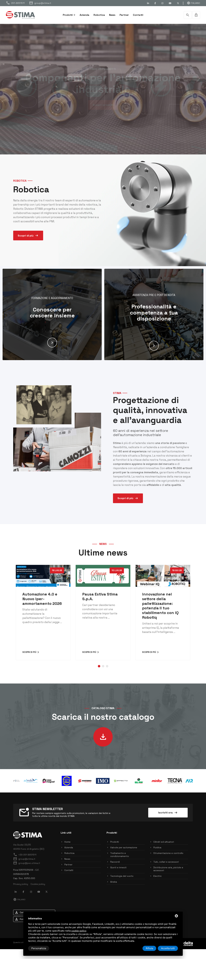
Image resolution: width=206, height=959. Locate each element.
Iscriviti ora (168, 812)
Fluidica (157, 847)
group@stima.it (40, 3)
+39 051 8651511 (24, 855)
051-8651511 (15, 3)
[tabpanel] (43, 612)
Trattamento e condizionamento (119, 854)
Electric (157, 876)
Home (67, 841)
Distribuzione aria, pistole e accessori (168, 869)
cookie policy (78, 930)
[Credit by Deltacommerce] (185, 943)
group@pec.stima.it (26, 863)
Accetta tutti (168, 948)
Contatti (138, 14)
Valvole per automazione (123, 847)
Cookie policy (38, 884)
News (112, 14)
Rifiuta (149, 948)
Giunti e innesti (118, 867)
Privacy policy (20, 884)
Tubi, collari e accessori (166, 861)
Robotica (99, 14)
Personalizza (38, 948)
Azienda (84, 14)
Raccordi (115, 861)
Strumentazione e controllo (168, 853)
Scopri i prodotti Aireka (103, 105)
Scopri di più (28, 235)
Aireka (113, 881)
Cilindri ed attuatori (163, 841)
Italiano (193, 3)
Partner (124, 14)
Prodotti (68, 14)
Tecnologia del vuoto (121, 876)
